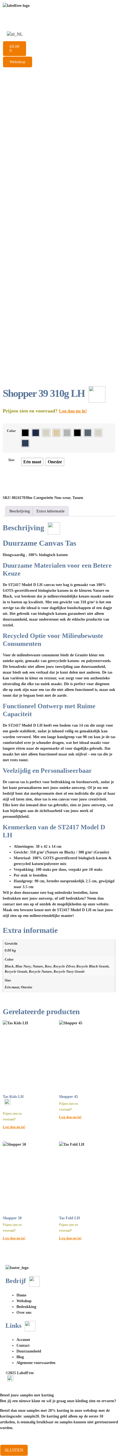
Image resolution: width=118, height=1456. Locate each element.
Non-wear (62, 498)
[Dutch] (15, 34)
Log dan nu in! (73, 411)
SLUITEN (14, 1450)
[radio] (25, 433)
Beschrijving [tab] (19, 511)
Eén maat (12, 987)
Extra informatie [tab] (50, 511)
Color (11, 431)
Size (11, 460)
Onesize (26, 987)
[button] (59, 70)
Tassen (77, 498)
